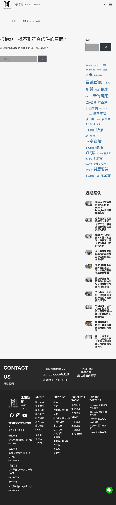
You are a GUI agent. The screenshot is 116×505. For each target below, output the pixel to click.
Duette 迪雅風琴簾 (98, 432)
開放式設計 (100, 164)
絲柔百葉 (88, 136)
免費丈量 (39, 422)
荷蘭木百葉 (58, 422)
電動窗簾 (89, 176)
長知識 (38, 442)
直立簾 (56, 445)
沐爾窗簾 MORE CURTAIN (27, 4)
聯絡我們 (39, 410)
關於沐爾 (39, 402)
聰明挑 (38, 438)
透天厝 (107, 153)
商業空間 (88, 70)
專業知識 (75, 426)
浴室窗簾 (99, 114)
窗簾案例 (39, 406)
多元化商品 (76, 434)
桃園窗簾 (91, 108)
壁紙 (105, 70)
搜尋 (88, 40)
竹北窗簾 (89, 130)
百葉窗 (97, 120)
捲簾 (104, 89)
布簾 (89, 89)
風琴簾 (105, 176)
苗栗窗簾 (89, 148)
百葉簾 (106, 119)
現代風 (89, 119)
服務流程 (39, 414)
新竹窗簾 (100, 96)
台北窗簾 (103, 65)
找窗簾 (38, 435)
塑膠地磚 (75, 409)
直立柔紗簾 (90, 124)
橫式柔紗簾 (103, 109)
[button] (105, 4)
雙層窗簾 (101, 169)
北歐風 (95, 65)
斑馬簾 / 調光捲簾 (61, 418)
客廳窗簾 (93, 82)
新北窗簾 (88, 97)
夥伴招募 (39, 418)
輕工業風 (100, 153)
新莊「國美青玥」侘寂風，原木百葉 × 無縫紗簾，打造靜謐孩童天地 (103, 341)
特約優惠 (75, 430)
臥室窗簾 (93, 141)
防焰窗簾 (88, 170)
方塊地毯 (75, 413)
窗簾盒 (99, 124)
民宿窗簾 (88, 114)
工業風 (106, 82)
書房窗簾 (90, 102)
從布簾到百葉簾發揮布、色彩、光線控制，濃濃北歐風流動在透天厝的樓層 (103, 224)
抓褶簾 (97, 90)
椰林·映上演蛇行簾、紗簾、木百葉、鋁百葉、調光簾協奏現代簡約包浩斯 (103, 240)
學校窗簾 (98, 75)
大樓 (89, 75)
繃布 (94, 136)
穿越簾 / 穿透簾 (60, 441)
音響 (97, 176)
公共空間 (88, 65)
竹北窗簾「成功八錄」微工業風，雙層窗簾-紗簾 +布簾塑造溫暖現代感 (103, 311)
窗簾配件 (57, 453)
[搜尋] (42, 59)
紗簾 (100, 130)
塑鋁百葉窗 (97, 70)
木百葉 (102, 102)
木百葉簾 (57, 426)
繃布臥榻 (75, 405)
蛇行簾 (99, 147)
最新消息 (39, 426)
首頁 (14, 21)
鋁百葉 (98, 158)
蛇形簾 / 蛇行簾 (60, 410)
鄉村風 (88, 159)
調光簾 (90, 153)
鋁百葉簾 (88, 164)
